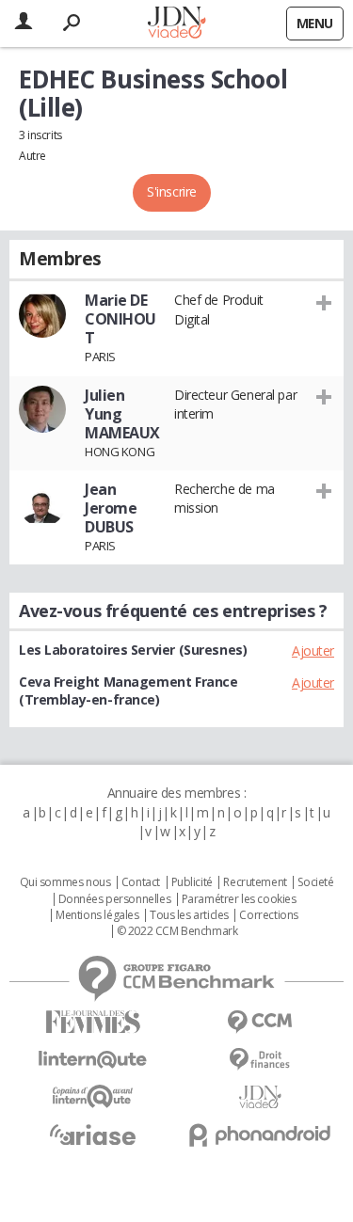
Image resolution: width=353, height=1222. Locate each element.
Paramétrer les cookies (239, 899)
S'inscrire (172, 191)
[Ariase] (93, 1134)
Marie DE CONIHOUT (120, 319)
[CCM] (261, 1022)
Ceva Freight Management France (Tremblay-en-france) (128, 690)
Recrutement (254, 882)
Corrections (268, 915)
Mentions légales (97, 915)
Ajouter (313, 650)
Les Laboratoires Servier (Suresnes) (133, 650)
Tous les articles (189, 915)
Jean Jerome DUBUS (110, 508)
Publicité (192, 882)
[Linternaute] (93, 1060)
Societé (315, 882)
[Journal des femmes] (93, 1022)
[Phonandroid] (261, 1135)
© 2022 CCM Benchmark (177, 931)
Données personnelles (114, 899)
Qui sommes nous (65, 882)
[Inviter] (324, 302)
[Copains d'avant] (93, 1096)
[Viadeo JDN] (261, 1097)
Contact (140, 882)
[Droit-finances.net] (261, 1059)
